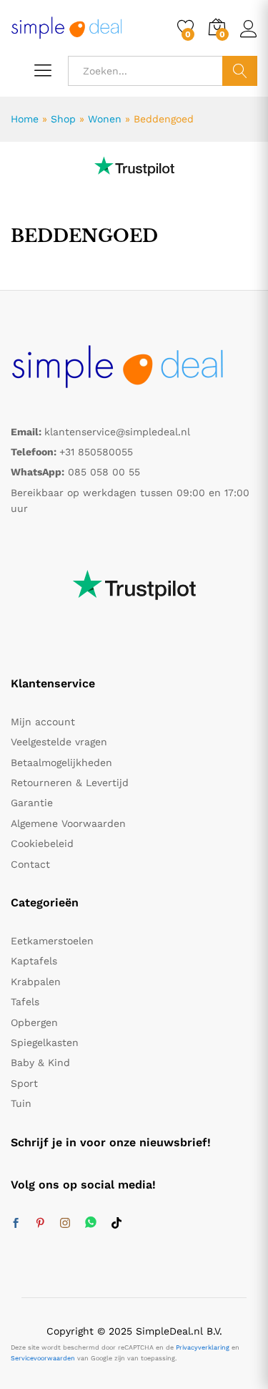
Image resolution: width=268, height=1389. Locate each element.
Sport (24, 1083)
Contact (30, 864)
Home (25, 119)
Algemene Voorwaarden (68, 823)
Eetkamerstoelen (52, 941)
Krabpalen (36, 981)
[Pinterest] (40, 1223)
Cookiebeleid (42, 843)
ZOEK (239, 71)
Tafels (25, 1001)
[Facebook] (16, 1223)
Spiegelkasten (45, 1042)
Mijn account (43, 721)
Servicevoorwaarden (43, 1358)
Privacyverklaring (202, 1347)
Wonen (104, 119)
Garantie (32, 802)
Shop (63, 119)
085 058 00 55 (104, 472)
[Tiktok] (116, 1223)
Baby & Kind (40, 1062)
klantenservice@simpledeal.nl (117, 431)
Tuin (21, 1103)
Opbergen (34, 1022)
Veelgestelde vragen (59, 741)
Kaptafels (34, 961)
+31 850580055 (96, 452)
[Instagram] (65, 1223)
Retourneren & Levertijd (70, 782)
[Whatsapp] (91, 1223)
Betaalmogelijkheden (61, 762)
